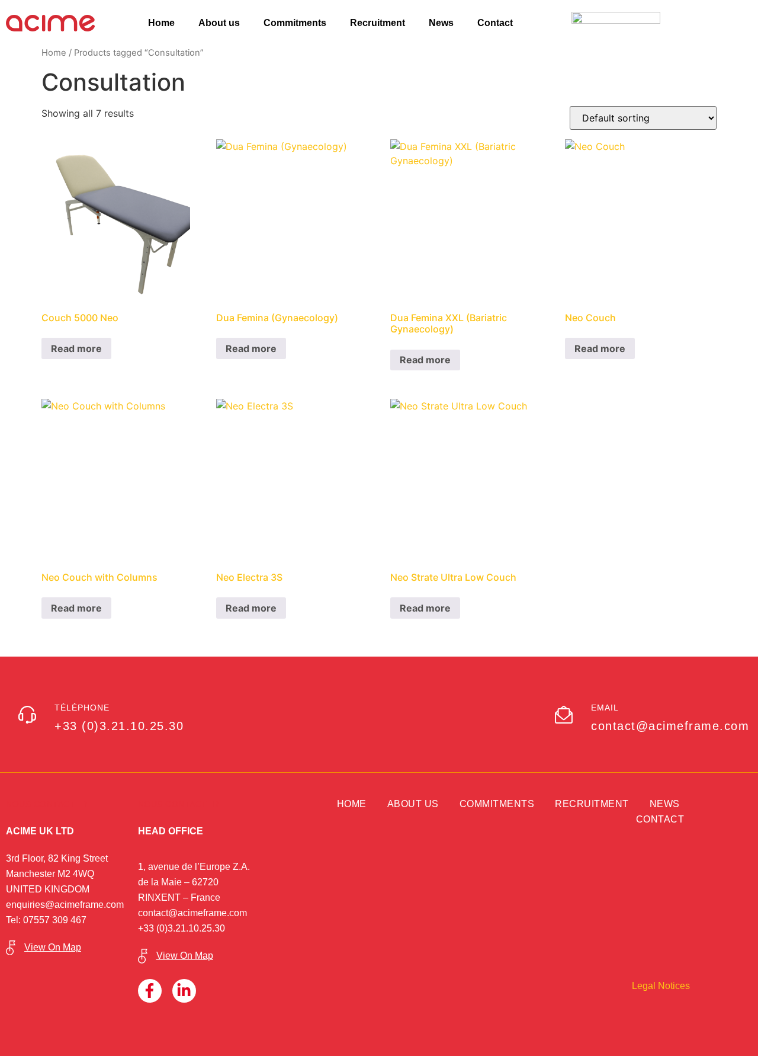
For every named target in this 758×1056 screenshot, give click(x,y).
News (441, 23)
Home (161, 23)
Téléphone (82, 707)
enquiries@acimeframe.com (65, 905)
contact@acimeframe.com (192, 913)
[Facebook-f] (150, 991)
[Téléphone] (27, 714)
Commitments (295, 23)
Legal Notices (661, 986)
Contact (495, 23)
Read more (76, 348)
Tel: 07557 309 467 (46, 920)
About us (219, 23)
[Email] (563, 714)
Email (605, 707)
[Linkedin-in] (184, 991)
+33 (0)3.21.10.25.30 (181, 928)
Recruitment (377, 23)
